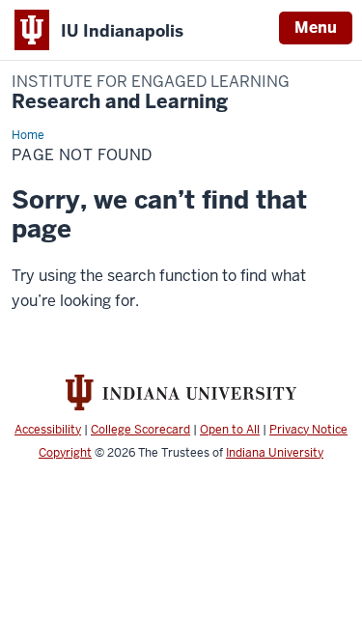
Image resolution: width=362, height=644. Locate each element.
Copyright (65, 453)
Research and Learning (151, 93)
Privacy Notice (308, 429)
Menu (315, 27)
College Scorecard (140, 429)
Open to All (230, 429)
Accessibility (47, 429)
